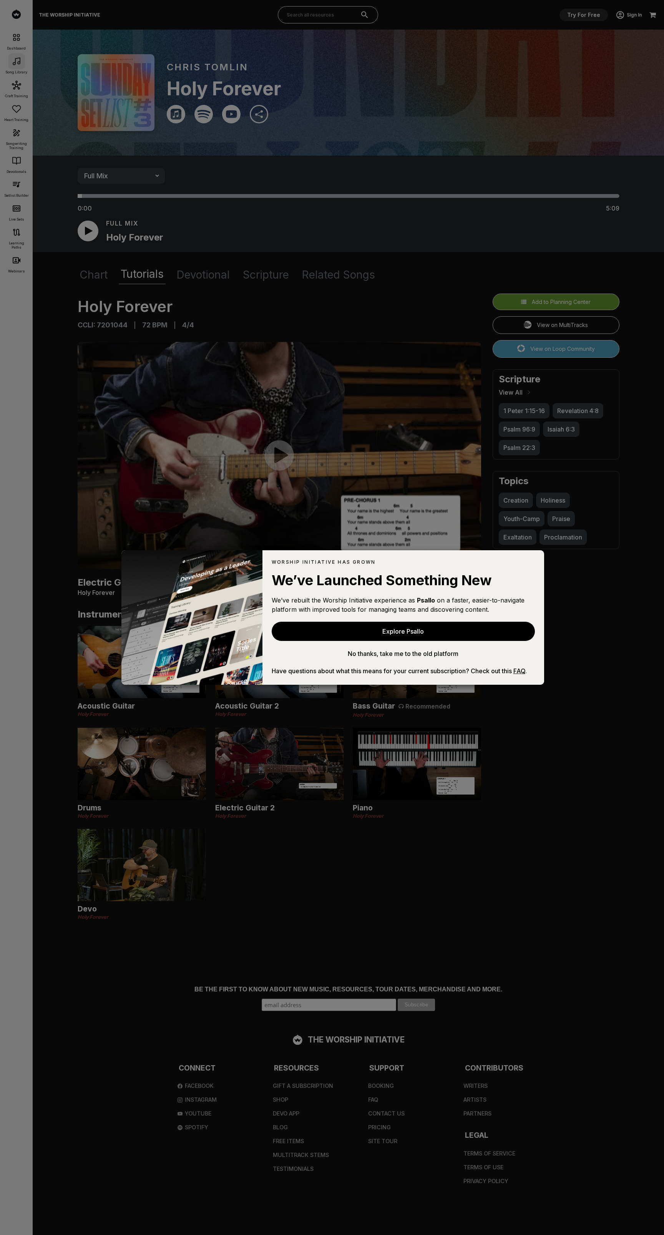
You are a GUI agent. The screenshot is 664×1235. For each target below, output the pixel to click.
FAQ (519, 671)
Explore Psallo (403, 631)
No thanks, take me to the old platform (403, 653)
